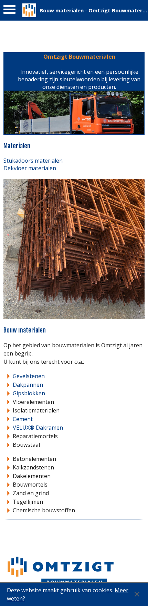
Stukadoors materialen (33, 160)
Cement (23, 419)
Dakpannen (28, 384)
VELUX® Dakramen (38, 427)
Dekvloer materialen (29, 168)
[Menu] (9, 11)
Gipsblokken (29, 393)
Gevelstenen (29, 376)
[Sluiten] (137, 594)
